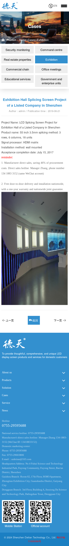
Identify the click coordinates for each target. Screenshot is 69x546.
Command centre (51, 50)
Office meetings (51, 69)
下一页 (58, 320)
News (5, 410)
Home (22, 40)
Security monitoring (18, 50)
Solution (6, 387)
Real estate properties (17, 59)
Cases (31, 40)
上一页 (10, 320)
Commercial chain (17, 69)
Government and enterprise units (51, 81)
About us (7, 372)
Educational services (18, 79)
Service (6, 402)
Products (6, 380)
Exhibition (43, 40)
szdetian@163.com (21, 459)
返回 (35, 320)
